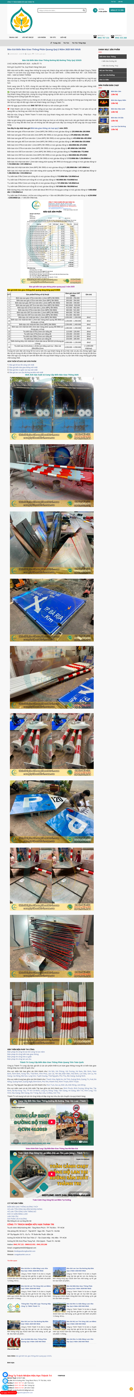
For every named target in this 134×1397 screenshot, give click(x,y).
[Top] (131, 1389)
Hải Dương (70, 1071)
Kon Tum (50, 1085)
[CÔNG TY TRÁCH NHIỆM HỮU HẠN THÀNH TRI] (21, 20)
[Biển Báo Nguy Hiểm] (103, 103)
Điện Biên (66, 1073)
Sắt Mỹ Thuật (28, 37)
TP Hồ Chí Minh (33, 1090)
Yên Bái (58, 1073)
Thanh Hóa (50, 1079)
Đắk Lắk (64, 1085)
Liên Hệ (120, 1)
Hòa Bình (75, 1073)
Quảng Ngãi (27, 1081)
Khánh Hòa (53, 1081)
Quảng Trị (85, 1079)
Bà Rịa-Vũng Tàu (19, 1090)
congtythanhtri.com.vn (22, 1254)
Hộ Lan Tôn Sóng (106, 70)
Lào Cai (51, 1073)
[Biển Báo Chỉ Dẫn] (103, 120)
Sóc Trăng (34, 1093)
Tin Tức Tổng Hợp (79, 43)
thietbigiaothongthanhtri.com (24, 1251)
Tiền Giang (63, 1090)
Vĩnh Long (88, 1090)
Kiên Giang (25, 1093)
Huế (91, 1079)
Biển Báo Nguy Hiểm (118, 100)
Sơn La (90, 1073)
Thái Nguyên (53, 1076)
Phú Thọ (62, 1076)
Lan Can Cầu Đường (107, 75)
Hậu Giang (16, 1093)
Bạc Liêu (42, 1093)
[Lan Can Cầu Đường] (103, 129)
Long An (44, 1090)
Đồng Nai (88, 1088)
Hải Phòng (60, 1071)
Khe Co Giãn (104, 80)
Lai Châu (83, 1073)
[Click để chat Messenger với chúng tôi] (5, 1374)
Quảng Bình (75, 1079)
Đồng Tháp (53, 1090)
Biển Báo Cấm (116, 91)
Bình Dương (79, 1088)
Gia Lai (57, 1085)
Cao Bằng (16, 1076)
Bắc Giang (71, 1076)
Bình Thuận (74, 1081)
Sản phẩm (42, 37)
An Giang (72, 1090)
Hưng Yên (25, 1073)
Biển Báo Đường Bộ (110, 61)
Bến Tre (80, 1090)
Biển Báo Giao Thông (107, 57)
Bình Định (37, 1081)
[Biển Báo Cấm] (103, 94)
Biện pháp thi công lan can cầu (19, 1059)
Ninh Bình (16, 1073)
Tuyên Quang (42, 1076)
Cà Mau (49, 1093)
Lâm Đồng (81, 1085)
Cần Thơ (56, 1093)
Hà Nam (79, 1071)
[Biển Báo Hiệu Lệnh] (103, 112)
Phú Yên (45, 1081)
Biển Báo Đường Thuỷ (110, 66)
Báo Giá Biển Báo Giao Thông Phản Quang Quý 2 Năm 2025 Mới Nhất (44, 49)
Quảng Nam (17, 1081)
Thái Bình (34, 1073)
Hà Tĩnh (67, 1079)
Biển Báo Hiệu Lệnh (118, 109)
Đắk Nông (72, 1085)
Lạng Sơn (32, 1076)
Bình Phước (68, 1088)
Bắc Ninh (87, 1071)
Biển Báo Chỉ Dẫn (117, 118)
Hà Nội (51, 1071)
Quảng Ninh (80, 1076)
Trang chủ (13, 37)
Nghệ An (59, 1079)
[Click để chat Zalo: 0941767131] (5, 1381)
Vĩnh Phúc (43, 1073)
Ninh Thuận (63, 1081)
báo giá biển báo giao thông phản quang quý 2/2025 (33, 1356)
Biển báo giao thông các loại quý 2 (45, 128)
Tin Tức (113, 1)
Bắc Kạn (24, 1076)
